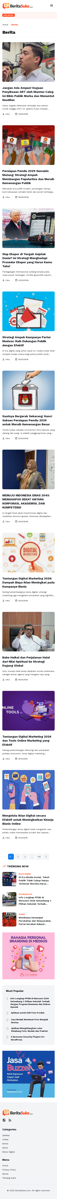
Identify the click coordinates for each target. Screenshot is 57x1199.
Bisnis (5, 1148)
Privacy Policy (9, 1169)
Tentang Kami (9, 1178)
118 (39, 856)
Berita (5, 1143)
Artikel (5, 1139)
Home (5, 24)
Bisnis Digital (8, 1152)
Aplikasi (6, 1135)
